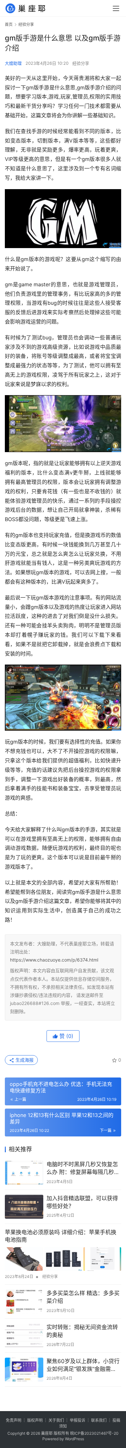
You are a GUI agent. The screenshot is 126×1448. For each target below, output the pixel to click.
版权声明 (35, 1420)
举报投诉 (77, 1420)
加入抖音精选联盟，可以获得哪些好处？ (82, 1202)
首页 (9, 24)
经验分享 (80, 63)
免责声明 (13, 1420)
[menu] (116, 8)
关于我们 (56, 1420)
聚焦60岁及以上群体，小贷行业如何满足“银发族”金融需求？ (83, 1365)
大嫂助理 (13, 63)
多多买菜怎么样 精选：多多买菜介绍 (83, 1297)
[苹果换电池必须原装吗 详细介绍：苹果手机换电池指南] (63, 1259)
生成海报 (24, 1060)
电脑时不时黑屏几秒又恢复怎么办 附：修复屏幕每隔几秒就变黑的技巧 (83, 1168)
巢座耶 (47, 1433)
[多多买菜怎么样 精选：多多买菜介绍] (24, 1302)
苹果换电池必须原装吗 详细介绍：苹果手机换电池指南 (60, 1236)
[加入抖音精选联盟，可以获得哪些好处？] (24, 1207)
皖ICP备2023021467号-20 (94, 1433)
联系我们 (99, 1420)
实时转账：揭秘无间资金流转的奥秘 (82, 1331)
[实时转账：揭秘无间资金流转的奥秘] (24, 1336)
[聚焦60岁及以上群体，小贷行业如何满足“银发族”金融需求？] (24, 1370)
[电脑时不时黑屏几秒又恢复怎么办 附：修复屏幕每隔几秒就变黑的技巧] (24, 1173)
